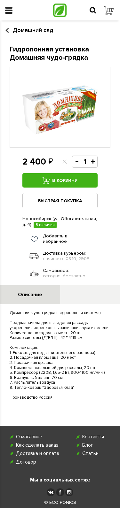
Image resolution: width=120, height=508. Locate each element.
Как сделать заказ (37, 445)
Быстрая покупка (60, 201)
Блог (87, 445)
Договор (26, 462)
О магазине (29, 437)
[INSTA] (69, 492)
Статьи (90, 453)
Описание (30, 294)
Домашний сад (33, 30)
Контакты (93, 437)
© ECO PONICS (60, 502)
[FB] (60, 492)
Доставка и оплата (37, 453)
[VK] (51, 492)
